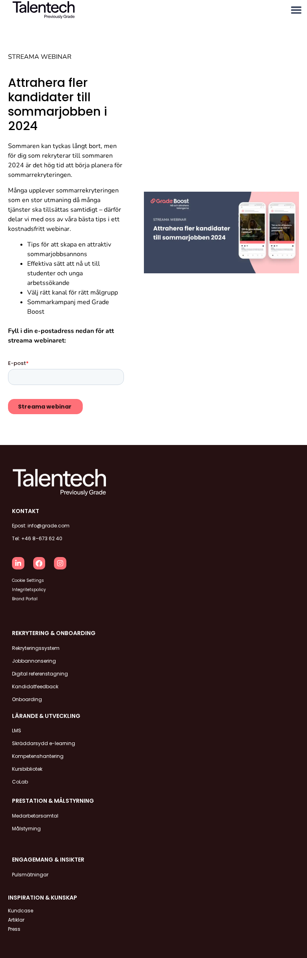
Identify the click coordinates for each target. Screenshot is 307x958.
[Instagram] (60, 563)
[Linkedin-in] (18, 563)
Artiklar (16, 919)
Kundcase (20, 910)
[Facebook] (39, 563)
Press (14, 929)
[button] (296, 10)
